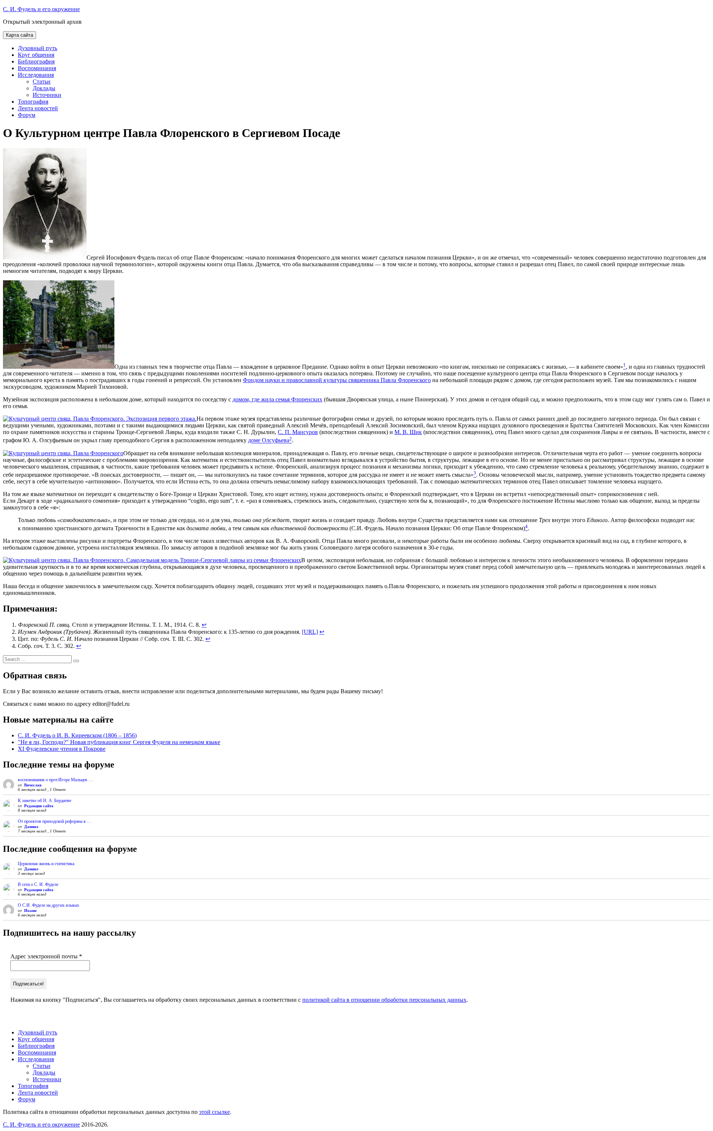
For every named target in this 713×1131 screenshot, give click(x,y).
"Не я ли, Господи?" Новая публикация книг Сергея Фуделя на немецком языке (119, 742)
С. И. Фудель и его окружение (41, 9)
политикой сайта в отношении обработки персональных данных (384, 1000)
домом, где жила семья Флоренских (277, 399)
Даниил (31, 826)
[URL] (310, 632)
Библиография (36, 61)
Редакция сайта (38, 806)
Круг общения (36, 55)
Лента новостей (38, 108)
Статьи (42, 81)
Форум (26, 115)
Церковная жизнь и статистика (46, 863)
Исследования (36, 75)
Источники (47, 95)
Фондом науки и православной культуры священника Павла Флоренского (337, 380)
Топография (33, 101)
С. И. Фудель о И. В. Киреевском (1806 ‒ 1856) (77, 735)
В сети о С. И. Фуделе (38, 884)
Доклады (44, 88)
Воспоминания (37, 68)
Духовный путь (37, 48)
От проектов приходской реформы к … (54, 821)
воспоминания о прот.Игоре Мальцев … (55, 779)
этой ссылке (214, 1112)
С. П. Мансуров (298, 432)
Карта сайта (19, 35)
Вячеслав (33, 785)
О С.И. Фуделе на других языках (48, 905)
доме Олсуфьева (268, 440)
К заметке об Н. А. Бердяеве (44, 800)
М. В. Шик (408, 432)
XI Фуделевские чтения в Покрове (61, 749)
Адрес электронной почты (46, 956)
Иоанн (30, 910)
